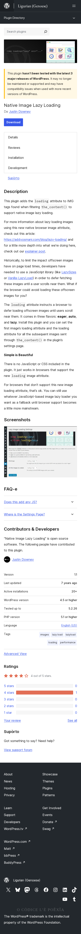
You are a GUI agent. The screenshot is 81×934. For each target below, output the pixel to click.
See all (72, 720)
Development (17, 168)
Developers (12, 822)
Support (9, 815)
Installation (16, 158)
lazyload (70, 634)
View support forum (18, 750)
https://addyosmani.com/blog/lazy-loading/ (35, 239)
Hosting (9, 788)
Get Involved (51, 808)
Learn (8, 808)
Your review (12, 720)
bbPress (12, 855)
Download (13, 122)
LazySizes (69, 272)
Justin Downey (20, 111)
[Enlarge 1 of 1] (72, 431)
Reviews (14, 148)
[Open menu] (74, 6)
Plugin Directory (14, 17)
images (44, 634)
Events (47, 815)
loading (52, 642)
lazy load (57, 634)
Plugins (47, 788)
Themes (48, 781)
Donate (49, 822)
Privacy (9, 795)
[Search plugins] (46, 32)
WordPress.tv (15, 829)
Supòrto (13, 178)
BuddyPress (14, 863)
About (8, 774)
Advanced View (15, 654)
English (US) (69, 625)
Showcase (50, 774)
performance (67, 642)
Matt (9, 849)
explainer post (35, 251)
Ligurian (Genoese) (26, 880)
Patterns (48, 795)
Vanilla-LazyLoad (20, 278)
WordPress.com (17, 842)
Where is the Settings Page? (24, 514)
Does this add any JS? (20, 502)
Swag (48, 829)
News (8, 781)
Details (13, 137)
